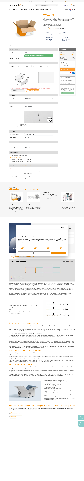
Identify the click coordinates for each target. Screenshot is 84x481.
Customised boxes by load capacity (16, 415)
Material (11, 106)
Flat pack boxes (13, 418)
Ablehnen (25, 252)
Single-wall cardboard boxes (15, 412)
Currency (12, 178)
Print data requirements (67, 83)
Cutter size (12, 98)
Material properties (14, 109)
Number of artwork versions (16, 58)
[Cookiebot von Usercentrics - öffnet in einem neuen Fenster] (61, 227)
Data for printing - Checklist (15, 157)
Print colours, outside (14, 134)
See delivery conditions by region (25, 165)
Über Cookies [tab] (59, 231)
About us (26, 9)
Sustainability (48, 9)
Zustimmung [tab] (24, 231)
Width (26, 66)
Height (41, 66)
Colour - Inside (13, 137)
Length (12, 66)
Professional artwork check (17, 159)
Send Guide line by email (34, 90)
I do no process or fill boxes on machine (19, 155)
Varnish (11, 145)
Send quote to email (66, 77)
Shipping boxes (52, 28)
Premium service (40, 9)
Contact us (32, 9)
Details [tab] (42, 231)
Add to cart (65, 69)
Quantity (11, 52)
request (37, 168)
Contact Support (66, 92)
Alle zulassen (58, 252)
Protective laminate (14, 147)
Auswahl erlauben (42, 252)
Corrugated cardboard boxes (15, 413)
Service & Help (19, 9)
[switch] (35, 248)
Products (13, 9)
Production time (13, 171)
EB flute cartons (13, 416)
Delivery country (13, 176)
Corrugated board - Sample (17, 161)
